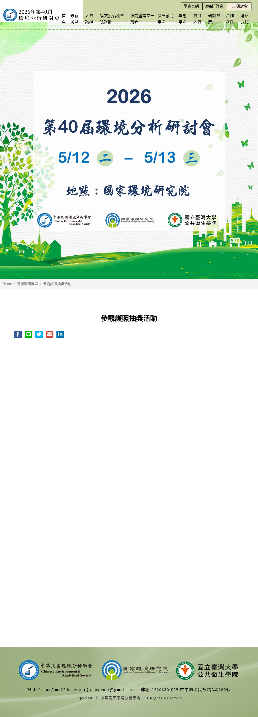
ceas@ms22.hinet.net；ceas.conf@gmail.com (88, 690)
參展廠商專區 (27, 284)
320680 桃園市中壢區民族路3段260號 (192, 690)
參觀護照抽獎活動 (57, 284)
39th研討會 (214, 6)
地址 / (147, 690)
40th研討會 (239, 6)
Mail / (33, 690)
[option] (129, 150)
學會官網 (191, 6)
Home (7, 284)
